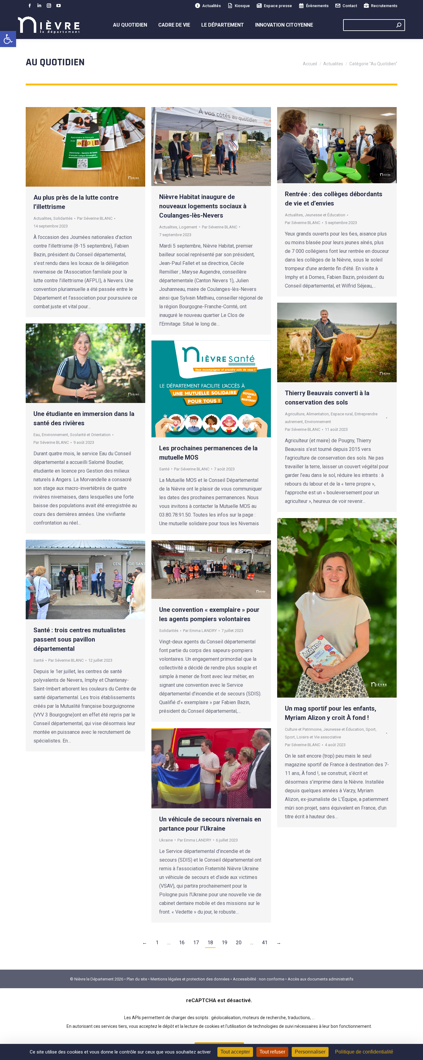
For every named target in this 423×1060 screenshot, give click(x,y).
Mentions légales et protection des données (189, 979)
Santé (164, 469)
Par (94, 218)
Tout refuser (272, 1051)
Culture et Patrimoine (303, 729)
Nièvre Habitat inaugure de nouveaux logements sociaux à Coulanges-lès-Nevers (202, 206)
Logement (188, 227)
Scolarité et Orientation (90, 434)
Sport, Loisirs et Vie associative (313, 737)
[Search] (398, 25)
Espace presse (278, 5)
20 (239, 942)
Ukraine (166, 840)
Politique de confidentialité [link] (364, 1051)
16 (182, 942)
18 (210, 942)
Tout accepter (235, 1051)
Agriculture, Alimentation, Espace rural (319, 414)
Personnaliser (310, 1051)
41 (265, 942)
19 (224, 942)
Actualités (211, 5)
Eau (36, 434)
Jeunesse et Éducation (325, 215)
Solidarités (62, 218)
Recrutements (384, 5)
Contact (349, 5)
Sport (371, 729)
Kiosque (242, 5)
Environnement (318, 421)
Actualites (42, 218)
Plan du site (137, 979)
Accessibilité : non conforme (258, 979)
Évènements (317, 5)
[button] (8, 39)
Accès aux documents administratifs (320, 979)
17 (196, 942)
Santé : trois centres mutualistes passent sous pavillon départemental (79, 639)
